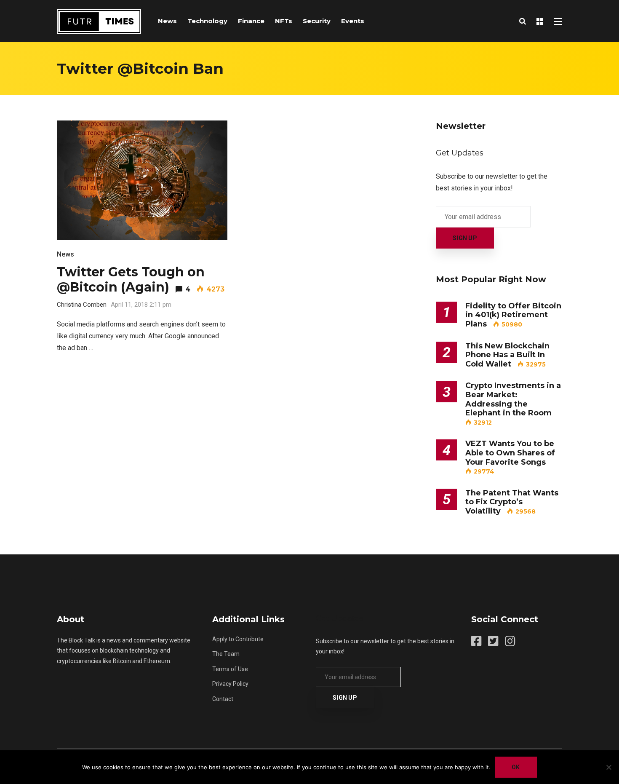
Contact (222, 699)
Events (352, 21)
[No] (608, 767)
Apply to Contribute (238, 639)
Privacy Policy (230, 683)
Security (317, 21)
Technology (207, 21)
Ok (516, 767)
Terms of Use (230, 669)
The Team (226, 653)
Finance (251, 21)
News (167, 21)
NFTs (283, 21)
